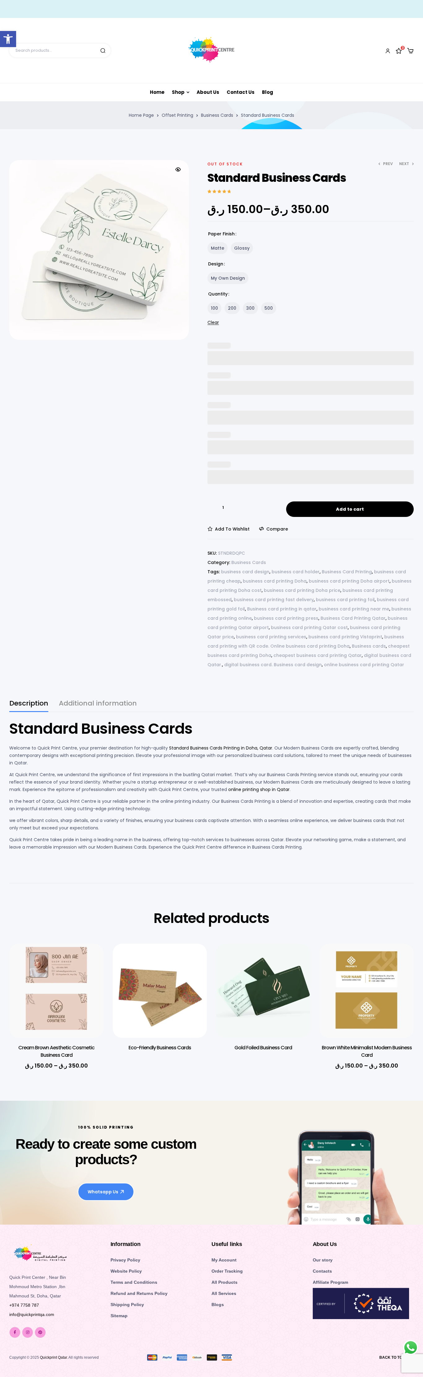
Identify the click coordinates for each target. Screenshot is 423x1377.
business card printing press (286, 618)
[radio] (217, 248)
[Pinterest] (40, 1332)
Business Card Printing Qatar (353, 618)
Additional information (98, 704)
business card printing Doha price (302, 590)
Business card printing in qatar (281, 609)
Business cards (369, 646)
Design (215, 264)
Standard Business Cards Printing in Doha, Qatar (220, 748)
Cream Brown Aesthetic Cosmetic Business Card (56, 1051)
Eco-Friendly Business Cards (160, 1047)
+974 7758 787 (24, 1305)
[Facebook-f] (14, 1332)
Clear (213, 322)
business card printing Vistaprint (345, 637)
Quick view (89, 976)
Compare (277, 529)
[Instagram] (27, 1332)
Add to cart (350, 509)
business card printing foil (345, 600)
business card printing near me (354, 609)
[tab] (28, 706)
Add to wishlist (232, 529)
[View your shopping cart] (410, 51)
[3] (399, 50)
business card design (245, 572)
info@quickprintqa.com (31, 1314)
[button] (178, 169)
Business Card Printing (347, 572)
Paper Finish (221, 234)
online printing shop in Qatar (259, 789)
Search (103, 50)
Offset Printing (177, 115)
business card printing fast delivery (274, 600)
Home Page (141, 115)
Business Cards (217, 115)
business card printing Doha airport (349, 581)
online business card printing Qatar (364, 665)
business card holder (296, 572)
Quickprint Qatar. (54, 1357)
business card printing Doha (275, 581)
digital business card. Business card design (273, 665)
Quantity (218, 294)
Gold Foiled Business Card (263, 1047)
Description (28, 704)
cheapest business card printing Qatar (317, 655)
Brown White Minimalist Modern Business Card (367, 1051)
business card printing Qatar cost (309, 627)
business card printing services (271, 637)
